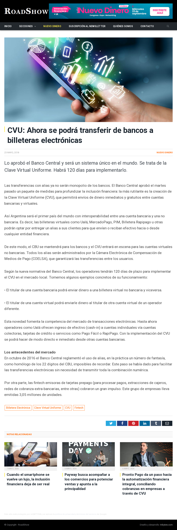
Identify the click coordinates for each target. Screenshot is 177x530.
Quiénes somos (123, 26)
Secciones (26, 26)
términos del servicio (86, 514)
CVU (67, 407)
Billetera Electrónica (18, 407)
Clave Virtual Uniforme (47, 407)
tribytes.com (166, 524)
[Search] (168, 26)
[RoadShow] (26, 10)
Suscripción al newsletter (87, 26)
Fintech (78, 407)
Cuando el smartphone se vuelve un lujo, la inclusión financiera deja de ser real (28, 479)
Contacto (147, 26)
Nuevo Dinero (52, 26)
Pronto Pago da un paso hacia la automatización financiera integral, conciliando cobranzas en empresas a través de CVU (147, 484)
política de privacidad (65, 514)
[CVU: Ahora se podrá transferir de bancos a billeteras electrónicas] (88, 80)
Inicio (8, 26)
